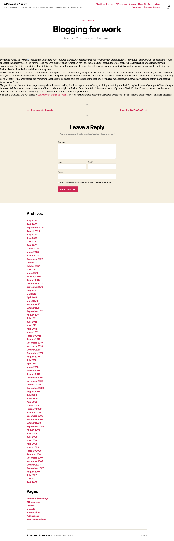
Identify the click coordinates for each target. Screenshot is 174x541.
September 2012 (35, 287)
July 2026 (32, 220)
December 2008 (35, 416)
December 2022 (35, 259)
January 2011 (33, 339)
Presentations (154, 4)
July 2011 (31, 318)
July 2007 (32, 475)
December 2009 (35, 377)
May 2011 (31, 325)
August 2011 (33, 315)
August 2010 (33, 356)
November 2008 (35, 419)
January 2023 (33, 255)
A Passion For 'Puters (15, 4)
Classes (132, 4)
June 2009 (32, 398)
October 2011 (33, 308)
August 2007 (33, 471)
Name (60, 162)
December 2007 (35, 458)
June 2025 (32, 238)
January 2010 (33, 374)
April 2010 (32, 363)
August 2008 (33, 430)
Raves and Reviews (152, 7)
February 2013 (34, 276)
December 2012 (35, 283)
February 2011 (34, 336)
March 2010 (32, 367)
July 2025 (32, 234)
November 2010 (35, 346)
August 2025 (33, 231)
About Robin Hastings (104, 4)
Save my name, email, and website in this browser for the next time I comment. (86, 182)
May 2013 (31, 269)
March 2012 (32, 301)
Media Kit (142, 4)
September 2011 (35, 311)
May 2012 (31, 294)
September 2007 (35, 468)
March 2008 (33, 447)
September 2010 (35, 353)
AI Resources (121, 4)
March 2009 (33, 405)
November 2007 (35, 461)
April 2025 (32, 245)
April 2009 (32, 402)
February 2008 (34, 451)
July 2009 (32, 395)
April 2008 (32, 444)
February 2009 (34, 409)
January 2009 (34, 412)
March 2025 (33, 248)
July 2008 (32, 433)
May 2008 (32, 440)
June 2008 (32, 437)
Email (90, 162)
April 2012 (32, 297)
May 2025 (32, 241)
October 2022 (34, 262)
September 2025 (35, 227)
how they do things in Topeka (53, 94)
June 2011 (32, 322)
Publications (136, 7)
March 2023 (33, 252)
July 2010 (32, 360)
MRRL (82, 20)
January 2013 (33, 280)
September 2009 (35, 388)
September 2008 (35, 426)
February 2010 (34, 370)
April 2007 (32, 482)
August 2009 (33, 391)
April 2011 (32, 329)
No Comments (104, 38)
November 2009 (35, 381)
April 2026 (32, 224)
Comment (62, 142)
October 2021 (33, 266)
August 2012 (33, 290)
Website (61, 172)
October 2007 (34, 464)
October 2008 (34, 423)
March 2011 (32, 332)
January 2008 (34, 454)
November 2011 (34, 304)
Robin (71, 38)
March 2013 (32, 273)
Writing (90, 20)
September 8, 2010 (86, 38)
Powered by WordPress (63, 535)
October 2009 (34, 384)
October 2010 (33, 349)
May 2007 (32, 478)
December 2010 (35, 342)
